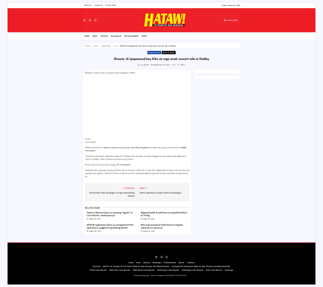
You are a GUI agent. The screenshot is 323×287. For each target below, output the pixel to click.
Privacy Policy (111, 5)
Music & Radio (169, 53)
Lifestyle (191, 262)
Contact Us (98, 5)
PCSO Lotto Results (98, 270)
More (144, 36)
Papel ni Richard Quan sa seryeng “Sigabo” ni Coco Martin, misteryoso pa (110, 214)
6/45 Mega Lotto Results (193, 270)
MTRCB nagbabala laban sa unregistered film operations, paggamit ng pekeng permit (110, 226)
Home (86, 36)
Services (96, 266)
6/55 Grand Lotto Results (144, 270)
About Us (87, 5)
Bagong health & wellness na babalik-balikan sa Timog (164, 214)
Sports (181, 262)
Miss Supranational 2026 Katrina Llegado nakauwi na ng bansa (162, 226)
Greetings (229, 270)
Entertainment (131, 36)
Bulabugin (116, 36)
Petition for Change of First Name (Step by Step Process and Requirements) (136, 266)
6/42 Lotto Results (214, 270)
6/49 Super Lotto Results (168, 270)
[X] (95, 20)
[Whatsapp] (166, 257)
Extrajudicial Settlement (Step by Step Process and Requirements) (201, 266)
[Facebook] (84, 20)
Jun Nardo (144, 65)
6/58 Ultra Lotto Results (119, 270)
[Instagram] (90, 20)
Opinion (104, 36)
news (94, 36)
